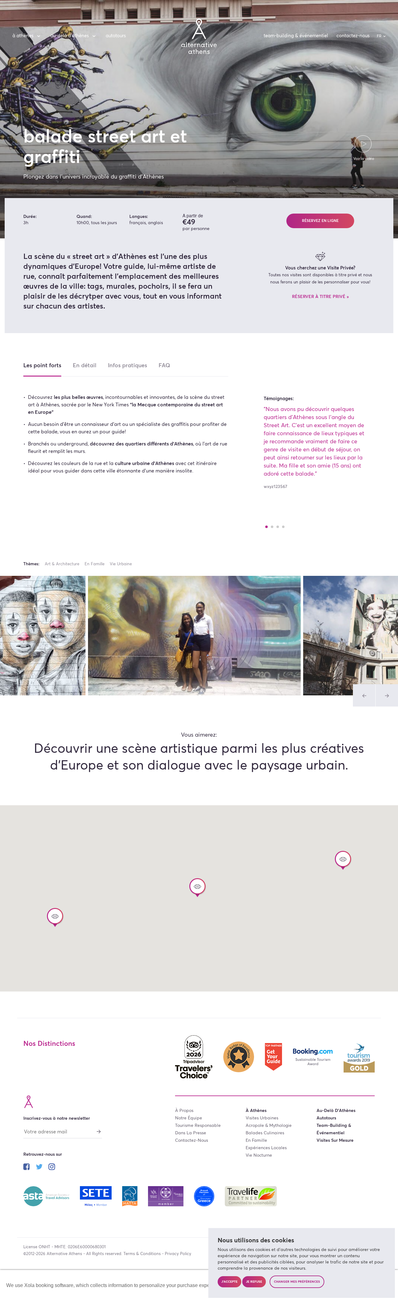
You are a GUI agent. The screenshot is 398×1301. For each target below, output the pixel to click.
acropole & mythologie (269, 1125)
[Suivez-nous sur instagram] (52, 1167)
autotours (116, 36)
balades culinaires (265, 1133)
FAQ (164, 365)
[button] (343, 860)
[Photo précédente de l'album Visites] (364, 695)
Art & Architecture (62, 564)
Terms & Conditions (142, 1254)
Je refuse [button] (254, 1281)
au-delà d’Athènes (69, 36)
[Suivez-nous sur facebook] (26, 1167)
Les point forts (42, 365)
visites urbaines (262, 1118)
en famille (256, 1140)
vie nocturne (259, 1155)
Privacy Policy (178, 1254)
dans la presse (190, 1133)
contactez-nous (353, 36)
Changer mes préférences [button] (297, 1281)
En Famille (94, 564)
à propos (184, 1111)
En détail (84, 365)
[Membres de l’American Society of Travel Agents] (47, 1196)
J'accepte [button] (229, 1281)
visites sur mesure (335, 1140)
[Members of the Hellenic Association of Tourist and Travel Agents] (130, 1196)
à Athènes (23, 36)
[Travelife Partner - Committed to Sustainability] (251, 1196)
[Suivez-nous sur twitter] (39, 1167)
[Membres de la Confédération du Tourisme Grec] (96, 1196)
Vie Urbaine (121, 564)
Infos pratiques (127, 365)
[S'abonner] (99, 1131)
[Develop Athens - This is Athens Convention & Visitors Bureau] (166, 1196)
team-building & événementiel (296, 36)
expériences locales (266, 1148)
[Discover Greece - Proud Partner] (204, 1196)
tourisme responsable (198, 1125)
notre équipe (188, 1118)
